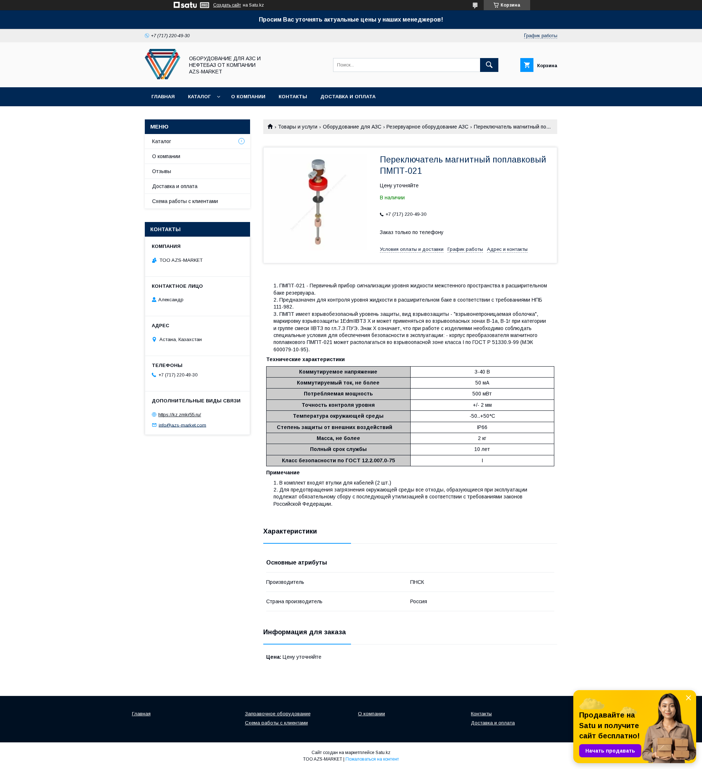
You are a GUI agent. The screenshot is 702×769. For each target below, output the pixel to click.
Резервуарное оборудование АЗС (427, 127)
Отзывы (161, 171)
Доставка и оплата (347, 96)
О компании (248, 96)
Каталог (199, 96)
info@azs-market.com (182, 425)
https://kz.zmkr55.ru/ (179, 414)
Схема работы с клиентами (185, 201)
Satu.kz (382, 752)
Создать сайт (227, 5)
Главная (163, 96)
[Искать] (489, 65)
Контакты (293, 96)
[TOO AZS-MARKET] (162, 78)
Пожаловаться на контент (372, 759)
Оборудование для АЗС (352, 127)
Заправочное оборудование (277, 713)
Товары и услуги (297, 127)
